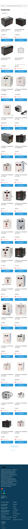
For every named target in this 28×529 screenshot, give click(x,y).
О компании (15, 510)
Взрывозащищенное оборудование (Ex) (5, 511)
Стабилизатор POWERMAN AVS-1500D (7, 204)
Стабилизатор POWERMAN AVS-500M (21, 432)
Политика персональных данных (4, 497)
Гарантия (15, 512)
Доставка (15, 504)
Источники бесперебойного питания (13, 5)
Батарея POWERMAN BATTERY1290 (5, 58)
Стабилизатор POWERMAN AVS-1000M (7, 175)
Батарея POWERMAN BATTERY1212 (5, 30)
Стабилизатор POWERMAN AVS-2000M (7, 289)
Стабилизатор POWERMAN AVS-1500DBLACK (21, 204)
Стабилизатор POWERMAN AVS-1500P (21, 232)
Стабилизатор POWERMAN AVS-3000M (21, 318)
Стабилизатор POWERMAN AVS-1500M (7, 232)
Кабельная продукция (5, 519)
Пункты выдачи (16, 513)
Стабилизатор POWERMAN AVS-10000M (21, 90)
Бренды (14, 517)
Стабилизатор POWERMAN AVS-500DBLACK (7, 432)
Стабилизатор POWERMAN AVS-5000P (21, 375)
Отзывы (14, 508)
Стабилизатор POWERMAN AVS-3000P (7, 346)
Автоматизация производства (4, 505)
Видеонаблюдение (5, 513)
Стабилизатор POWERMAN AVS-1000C (21, 118)
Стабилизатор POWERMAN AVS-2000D (7, 261)
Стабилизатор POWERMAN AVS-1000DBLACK (21, 147)
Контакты (15, 515)
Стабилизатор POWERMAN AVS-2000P (21, 289)
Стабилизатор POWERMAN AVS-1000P (21, 175)
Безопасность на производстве (4, 508)
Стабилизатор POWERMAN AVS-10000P (7, 118)
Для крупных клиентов (17, 519)
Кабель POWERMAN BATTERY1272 (19, 58)
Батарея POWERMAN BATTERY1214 (19, 30)
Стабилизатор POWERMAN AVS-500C (7, 403)
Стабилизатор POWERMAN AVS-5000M (7, 375)
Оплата (14, 506)
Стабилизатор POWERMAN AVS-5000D (21, 346)
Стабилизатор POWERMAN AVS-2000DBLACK (21, 261)
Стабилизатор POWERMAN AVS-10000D (7, 90)
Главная (2, 5)
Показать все (14, 446)
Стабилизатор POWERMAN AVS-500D (21, 403)
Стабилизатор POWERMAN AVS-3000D (7, 318)
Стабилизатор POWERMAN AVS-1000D (7, 147)
